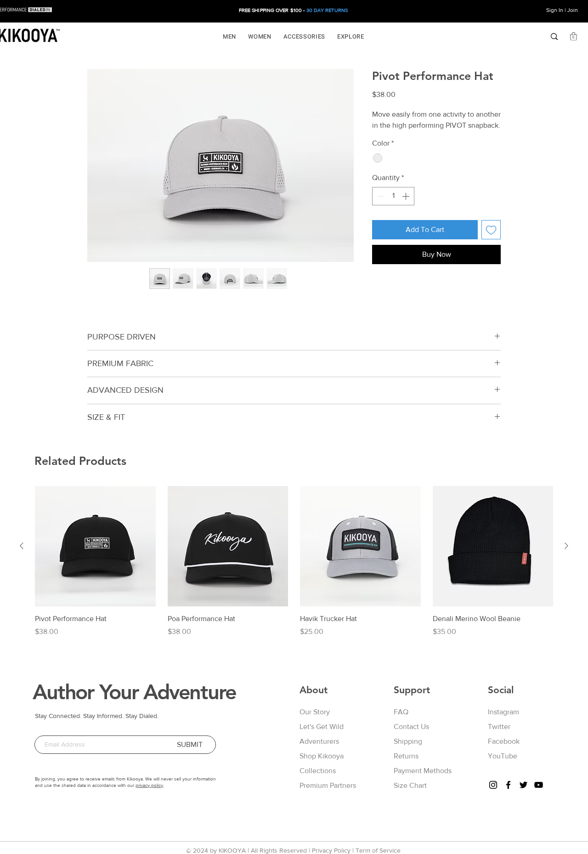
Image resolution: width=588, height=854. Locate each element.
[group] (294, 562)
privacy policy (149, 785)
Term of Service (378, 850)
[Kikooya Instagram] (493, 785)
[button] (229, 36)
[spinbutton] (393, 196)
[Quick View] (95, 546)
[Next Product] (566, 545)
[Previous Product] (21, 545)
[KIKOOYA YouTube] (538, 785)
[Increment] (406, 196)
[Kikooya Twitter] (523, 785)
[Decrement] (379, 196)
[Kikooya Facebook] (508, 785)
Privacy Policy (331, 850)
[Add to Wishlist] (491, 229)
